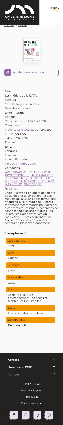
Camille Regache (16, 104)
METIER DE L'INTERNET (21, 181)
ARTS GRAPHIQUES (18, 172)
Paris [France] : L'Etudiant (22, 121)
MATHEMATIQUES (40, 178)
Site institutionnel (31, 403)
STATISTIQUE (33, 184)
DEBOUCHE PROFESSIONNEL (28, 174)
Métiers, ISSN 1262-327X (21, 129)
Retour (22, 25)
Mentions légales (31, 390)
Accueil (9, 25)
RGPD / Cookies (31, 384)
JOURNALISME (15, 178)
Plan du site (31, 396)
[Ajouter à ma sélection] (8, 72)
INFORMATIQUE (42, 175)
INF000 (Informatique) (20, 163)
